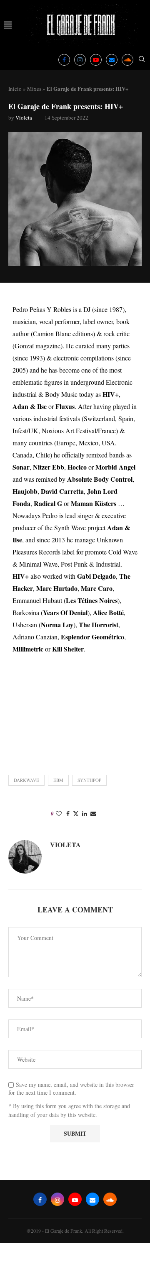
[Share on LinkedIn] (84, 813)
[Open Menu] (8, 25)
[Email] (112, 60)
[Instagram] (80, 60)
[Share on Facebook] (68, 813)
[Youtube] (96, 60)
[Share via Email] (93, 813)
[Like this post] (59, 813)
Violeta (23, 117)
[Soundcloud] (127, 60)
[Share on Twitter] (76, 813)
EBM (58, 780)
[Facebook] (64, 60)
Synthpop (89, 780)
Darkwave (26, 780)
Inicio (15, 88)
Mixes (34, 88)
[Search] (142, 60)
